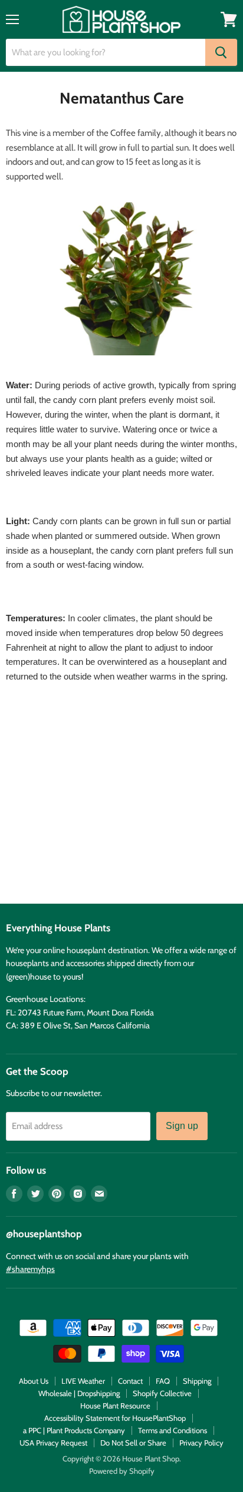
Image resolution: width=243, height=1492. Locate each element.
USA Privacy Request (53, 1442)
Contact (130, 1381)
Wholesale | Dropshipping (79, 1393)
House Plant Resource (115, 1405)
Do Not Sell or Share (133, 1442)
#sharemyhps (30, 1269)
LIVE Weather (83, 1381)
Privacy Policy (201, 1442)
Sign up (182, 1126)
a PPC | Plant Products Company (74, 1430)
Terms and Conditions (172, 1430)
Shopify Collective (162, 1393)
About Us (33, 1381)
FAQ (163, 1381)
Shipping (197, 1381)
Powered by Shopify (122, 1471)
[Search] (221, 52)
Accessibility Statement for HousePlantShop (115, 1418)
